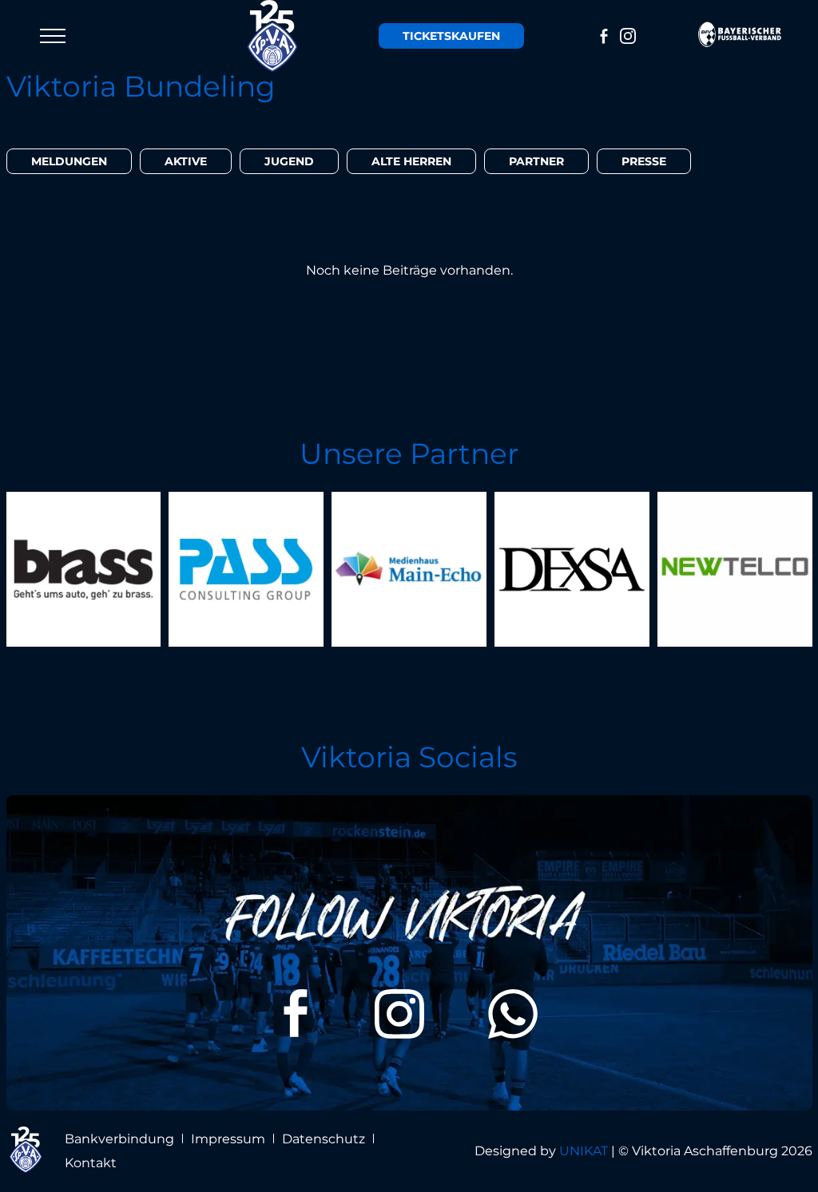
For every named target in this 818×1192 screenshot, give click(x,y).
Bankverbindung (119, 1138)
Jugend (289, 161)
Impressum (228, 1138)
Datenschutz (323, 1138)
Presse (643, 161)
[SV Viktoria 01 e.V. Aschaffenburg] (273, 36)
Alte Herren (411, 161)
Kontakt (91, 1162)
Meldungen (69, 161)
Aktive (186, 161)
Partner (536, 161)
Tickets (451, 36)
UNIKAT (583, 1150)
